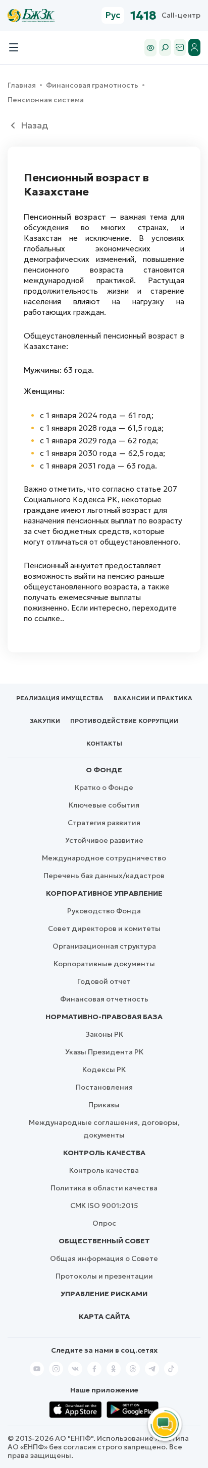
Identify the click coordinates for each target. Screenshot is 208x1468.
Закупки (45, 720)
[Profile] (194, 47)
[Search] (165, 47)
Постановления (104, 1087)
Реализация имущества (59, 698)
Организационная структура (104, 946)
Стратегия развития (104, 822)
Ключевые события (104, 805)
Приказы (104, 1104)
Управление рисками (104, 1293)
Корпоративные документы (104, 963)
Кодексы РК (104, 1069)
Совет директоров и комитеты (104, 928)
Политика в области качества (104, 1187)
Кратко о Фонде (104, 787)
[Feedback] (180, 47)
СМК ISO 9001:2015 (104, 1205)
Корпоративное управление (104, 893)
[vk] (75, 1369)
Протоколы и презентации (104, 1276)
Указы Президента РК (104, 1051)
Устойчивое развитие (104, 840)
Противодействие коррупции (124, 720)
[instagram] (56, 1369)
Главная (22, 85)
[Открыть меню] (14, 47)
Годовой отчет (104, 981)
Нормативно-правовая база (104, 1016)
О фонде (104, 769)
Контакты (104, 743)
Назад (34, 125)
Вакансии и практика (153, 698)
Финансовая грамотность (92, 85)
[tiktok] (171, 1369)
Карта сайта (104, 1316)
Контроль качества (104, 1152)
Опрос (104, 1223)
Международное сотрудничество (104, 857)
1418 (143, 16)
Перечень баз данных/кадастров (104, 875)
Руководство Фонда (104, 910)
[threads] (133, 1369)
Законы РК (104, 1034)
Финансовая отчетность (104, 999)
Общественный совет (104, 1240)
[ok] (114, 1369)
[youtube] (37, 1369)
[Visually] (150, 47)
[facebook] (94, 1369)
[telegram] (152, 1369)
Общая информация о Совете (104, 1258)
